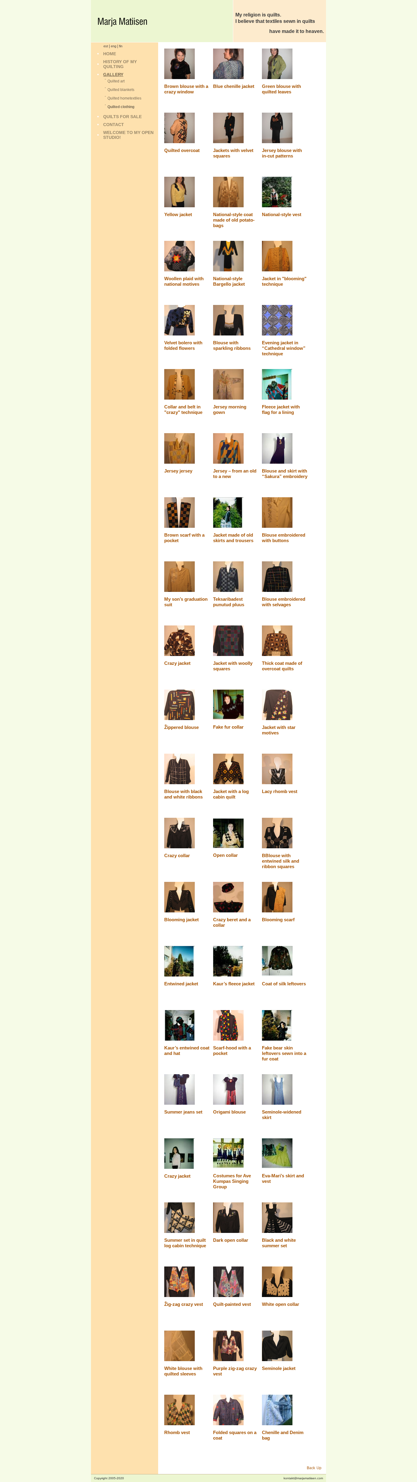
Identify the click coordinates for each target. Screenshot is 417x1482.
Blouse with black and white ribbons (183, 794)
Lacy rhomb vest (279, 791)
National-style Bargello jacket (229, 281)
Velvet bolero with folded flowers (183, 345)
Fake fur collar (228, 727)
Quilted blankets (120, 90)
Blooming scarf (278, 919)
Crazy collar (177, 855)
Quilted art (116, 81)
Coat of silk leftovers (284, 983)
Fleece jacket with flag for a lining (281, 409)
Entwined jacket (181, 983)
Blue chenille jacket (233, 86)
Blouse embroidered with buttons (283, 537)
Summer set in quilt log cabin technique (185, 1242)
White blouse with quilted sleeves (183, 1371)
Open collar (225, 855)
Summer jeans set (183, 1111)
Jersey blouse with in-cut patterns (282, 153)
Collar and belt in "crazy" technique (183, 409)
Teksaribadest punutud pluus (228, 601)
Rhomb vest (177, 1432)
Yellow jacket (178, 214)
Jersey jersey (178, 470)
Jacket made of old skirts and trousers (233, 537)
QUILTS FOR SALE (122, 116)
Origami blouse (229, 1111)
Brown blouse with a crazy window (186, 89)
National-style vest (281, 214)
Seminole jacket (279, 1368)
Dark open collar (230, 1240)
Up (319, 1468)
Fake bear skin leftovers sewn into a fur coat (284, 1053)
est (105, 46)
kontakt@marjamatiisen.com (303, 1478)
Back (311, 1468)
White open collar (280, 1304)
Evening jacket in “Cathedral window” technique (284, 348)
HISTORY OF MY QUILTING (120, 64)
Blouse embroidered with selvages (283, 601)
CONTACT (113, 124)
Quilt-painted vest (232, 1304)
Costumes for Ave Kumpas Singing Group (232, 1181)
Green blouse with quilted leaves (281, 89)
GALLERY (113, 74)
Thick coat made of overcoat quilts (282, 666)
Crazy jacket (177, 663)
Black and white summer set (279, 1242)
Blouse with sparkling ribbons (232, 345)
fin (120, 46)
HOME (109, 53)
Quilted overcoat (182, 150)
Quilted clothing (120, 107)
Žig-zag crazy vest (183, 1304)
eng (113, 46)
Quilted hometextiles (124, 98)
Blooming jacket (181, 919)
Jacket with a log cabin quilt (231, 794)
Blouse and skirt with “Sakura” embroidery (284, 473)
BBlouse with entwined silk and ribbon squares (280, 861)
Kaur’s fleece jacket (234, 983)
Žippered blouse (181, 727)
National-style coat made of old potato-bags (234, 220)
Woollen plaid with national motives (184, 281)
